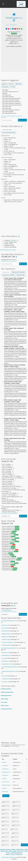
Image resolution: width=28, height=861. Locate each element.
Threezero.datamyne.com (8, 642)
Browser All (6, 795)
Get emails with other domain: (8, 611)
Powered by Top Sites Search (9, 857)
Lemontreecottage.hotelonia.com (10, 667)
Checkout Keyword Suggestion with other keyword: (11, 116)
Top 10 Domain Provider (8, 132)
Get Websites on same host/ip (8, 261)
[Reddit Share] (19, 28)
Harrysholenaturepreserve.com (10, 620)
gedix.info (4, 762)
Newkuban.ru (13, 25)
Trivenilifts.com (6, 678)
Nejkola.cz (4, 636)
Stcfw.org (4, 676)
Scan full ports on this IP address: (9, 513)
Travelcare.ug (5, 639)
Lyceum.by (4, 628)
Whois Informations (7, 129)
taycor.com (4, 788)
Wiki (13, 87)
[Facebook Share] (6, 28)
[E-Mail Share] (22, 28)
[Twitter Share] (11, 28)
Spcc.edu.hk (5, 658)
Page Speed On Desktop (18, 272)
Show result (23, 120)
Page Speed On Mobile (8, 275)
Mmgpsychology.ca (7, 633)
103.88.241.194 (14, 240)
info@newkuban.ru (7, 610)
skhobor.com (5, 791)
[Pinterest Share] (15, 28)
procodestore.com (6, 772)
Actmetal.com (5, 652)
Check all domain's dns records (8, 250)
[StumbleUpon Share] (17, 28)
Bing (5, 84)
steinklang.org (5, 769)
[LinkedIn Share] (13, 28)
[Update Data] (21, 126)
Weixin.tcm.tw (5, 625)
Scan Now (23, 264)
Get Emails (23, 614)
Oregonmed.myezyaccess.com (10, 671)
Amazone (5, 87)
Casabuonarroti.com (7, 664)
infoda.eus (4, 778)
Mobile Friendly (20, 275)
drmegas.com (5, 775)
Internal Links (5, 272)
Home (7, 25)
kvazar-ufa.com (5, 781)
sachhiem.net (5, 765)
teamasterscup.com (6, 785)
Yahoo (12, 84)
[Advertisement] (14, 57)
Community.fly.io (6, 645)
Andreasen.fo (5, 631)
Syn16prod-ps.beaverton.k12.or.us (11, 648)
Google (19, 84)
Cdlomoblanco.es (6, 655)
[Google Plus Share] (9, 28)
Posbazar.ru (5, 681)
